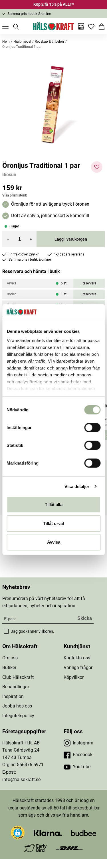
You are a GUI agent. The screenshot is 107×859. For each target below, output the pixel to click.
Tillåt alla (53, 504)
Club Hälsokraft (18, 677)
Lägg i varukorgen (70, 239)
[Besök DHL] (69, 848)
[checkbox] (6, 631)
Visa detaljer (76, 486)
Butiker (9, 667)
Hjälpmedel (22, 42)
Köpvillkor (74, 677)
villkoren (46, 631)
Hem (6, 42)
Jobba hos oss (17, 706)
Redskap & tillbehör (49, 42)
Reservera (89, 283)
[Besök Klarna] (48, 832)
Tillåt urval (53, 523)
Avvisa (53, 542)
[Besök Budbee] (83, 832)
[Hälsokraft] (53, 26)
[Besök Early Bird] (35, 847)
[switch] (92, 427)
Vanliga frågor (78, 667)
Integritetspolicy (18, 715)
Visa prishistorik (14, 195)
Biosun (9, 174)
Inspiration (13, 696)
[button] (53, 105)
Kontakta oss (77, 658)
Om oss (10, 658)
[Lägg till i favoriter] (96, 167)
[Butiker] (81, 26)
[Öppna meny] (5, 26)
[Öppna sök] (16, 26)
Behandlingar (15, 686)
